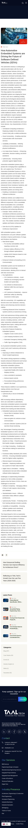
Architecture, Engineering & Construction (12, 793)
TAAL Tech (5, 47)
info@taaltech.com (9, 747)
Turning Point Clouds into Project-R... (17, 618)
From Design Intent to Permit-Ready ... (16, 627)
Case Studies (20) (8, 655)
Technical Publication (7, 781)
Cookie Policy (19, 823)
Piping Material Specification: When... (16, 601)
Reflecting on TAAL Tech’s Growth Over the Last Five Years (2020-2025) (12, 578)
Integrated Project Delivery (9, 772)
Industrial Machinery (7, 802)
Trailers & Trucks (6, 810)
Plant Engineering (6, 796)
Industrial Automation (7, 805)
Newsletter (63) (8, 672)
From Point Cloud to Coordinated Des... (15, 636)
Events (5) (6, 659)
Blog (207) (6, 651)
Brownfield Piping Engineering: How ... (15, 609)
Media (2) (6, 668)
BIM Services (5, 764)
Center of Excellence (7, 778)
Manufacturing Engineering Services (11, 770)
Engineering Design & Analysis (10, 767)
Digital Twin (5, 784)
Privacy (12, 823)
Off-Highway (5, 807)
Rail (3, 813)
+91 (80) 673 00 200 (9, 744)
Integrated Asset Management (10, 775)
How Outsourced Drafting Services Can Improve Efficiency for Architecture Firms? (14, 565)
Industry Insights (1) (9, 664)
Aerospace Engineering (8, 799)
